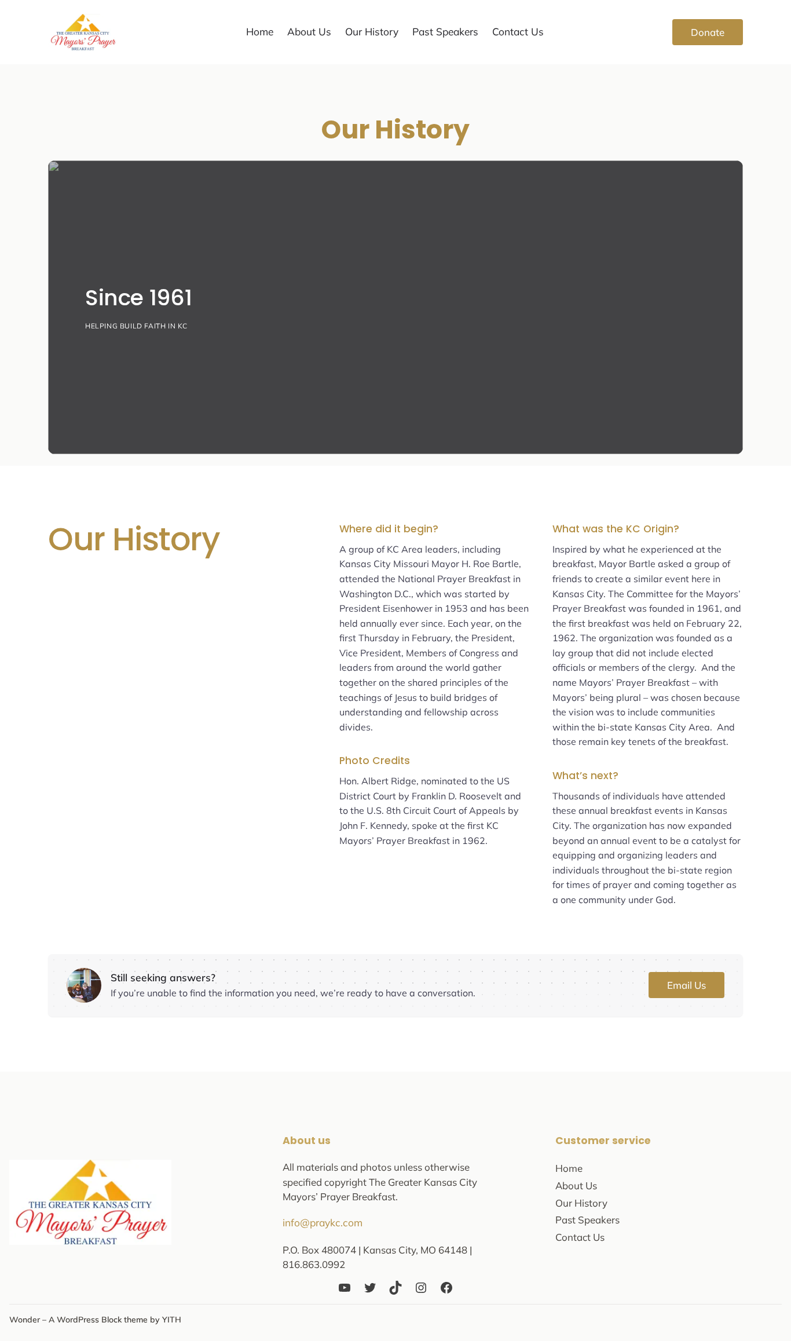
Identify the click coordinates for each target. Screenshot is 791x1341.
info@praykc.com (322, 1222)
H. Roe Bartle (490, 563)
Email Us (686, 985)
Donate (707, 32)
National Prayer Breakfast (454, 578)
